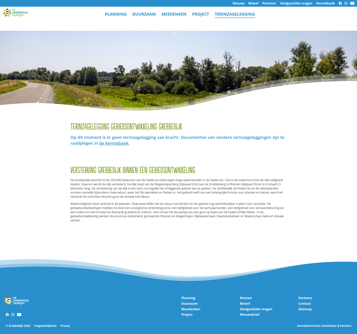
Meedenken (173, 14)
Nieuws (239, 3)
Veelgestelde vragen (296, 3)
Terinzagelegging (235, 14)
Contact (304, 303)
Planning (116, 14)
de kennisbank (114, 143)
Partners (269, 3)
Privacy (65, 325)
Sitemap (305, 309)
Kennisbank (325, 3)
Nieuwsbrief (250, 314)
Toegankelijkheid (45, 325)
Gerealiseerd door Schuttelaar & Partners (324, 326)
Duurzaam (144, 14)
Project (200, 14)
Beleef (253, 3)
